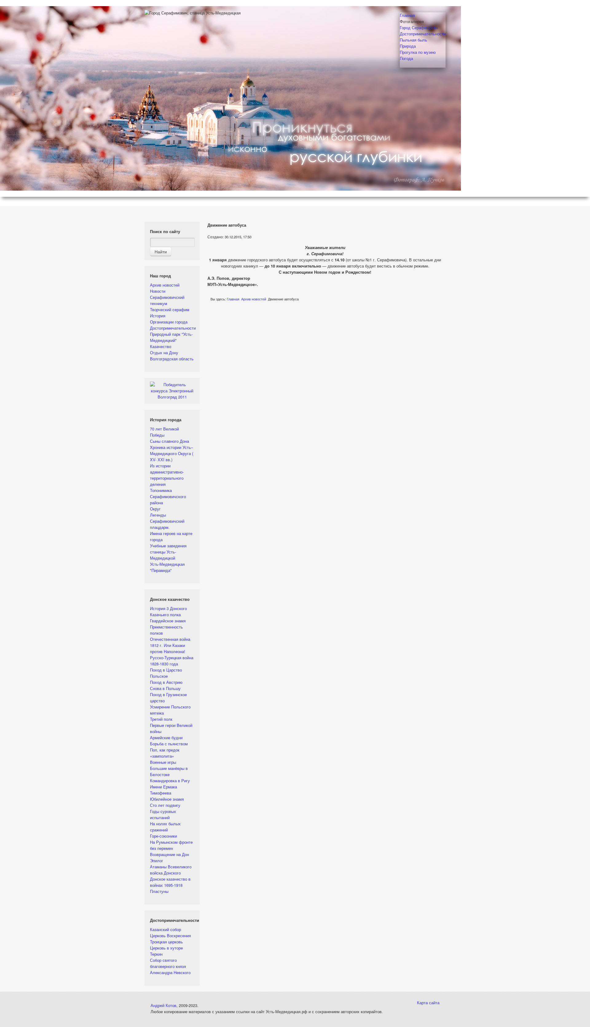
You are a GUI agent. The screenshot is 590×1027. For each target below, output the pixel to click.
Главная (407, 15)
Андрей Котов (163, 1005)
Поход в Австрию (166, 682)
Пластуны (159, 891)
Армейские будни (166, 737)
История (157, 316)
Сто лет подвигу (165, 805)
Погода (406, 58)
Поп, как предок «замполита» (164, 753)
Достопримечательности (423, 34)
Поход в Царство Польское (166, 673)
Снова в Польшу (165, 688)
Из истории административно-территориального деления (167, 475)
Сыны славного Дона (169, 441)
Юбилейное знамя (167, 799)
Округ (155, 509)
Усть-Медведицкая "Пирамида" (167, 567)
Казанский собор (165, 929)
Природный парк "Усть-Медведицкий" (171, 337)
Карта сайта (428, 1002)
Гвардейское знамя (168, 621)
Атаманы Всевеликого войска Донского (170, 870)
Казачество (160, 346)
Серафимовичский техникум (167, 300)
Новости (157, 291)
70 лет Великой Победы (164, 432)
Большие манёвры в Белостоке (169, 771)
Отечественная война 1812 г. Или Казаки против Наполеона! (170, 645)
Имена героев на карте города (171, 536)
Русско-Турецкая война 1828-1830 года (171, 661)
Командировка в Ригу (170, 780)
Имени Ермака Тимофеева (163, 790)
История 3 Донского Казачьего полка (168, 611)
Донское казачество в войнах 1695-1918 (170, 882)
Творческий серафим (169, 309)
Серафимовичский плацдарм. (167, 524)
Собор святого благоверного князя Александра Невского (170, 966)
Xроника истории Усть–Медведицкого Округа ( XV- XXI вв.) (171, 453)
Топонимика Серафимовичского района (168, 496)
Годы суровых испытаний (163, 814)
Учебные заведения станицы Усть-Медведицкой (168, 552)
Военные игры (163, 762)
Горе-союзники (163, 836)
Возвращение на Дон (169, 854)
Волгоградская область (172, 359)
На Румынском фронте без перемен (171, 845)
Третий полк (161, 719)
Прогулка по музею (418, 52)
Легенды (158, 515)
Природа (408, 46)
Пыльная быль (413, 40)
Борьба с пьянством (169, 744)
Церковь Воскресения (170, 935)
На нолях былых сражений (165, 827)
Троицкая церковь (166, 942)
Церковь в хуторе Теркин (166, 951)
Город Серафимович (419, 27)
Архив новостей (164, 285)
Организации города (168, 322)
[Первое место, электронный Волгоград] (172, 390)
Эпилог (156, 860)
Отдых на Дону (164, 352)
